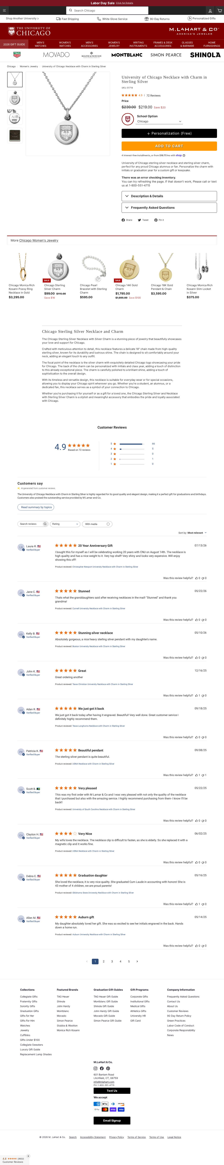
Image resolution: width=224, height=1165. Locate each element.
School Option (147, 116)
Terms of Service (136, 1137)
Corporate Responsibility (181, 1030)
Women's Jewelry (29, 66)
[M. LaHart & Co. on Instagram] (95, 1068)
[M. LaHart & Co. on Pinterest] (108, 1068)
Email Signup (112, 1120)
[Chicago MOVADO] (56, 55)
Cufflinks (25, 1035)
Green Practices (176, 1020)
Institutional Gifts (139, 1001)
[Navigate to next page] (137, 961)
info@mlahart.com (104, 1081)
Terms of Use (156, 1137)
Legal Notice (174, 1137)
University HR (138, 1015)
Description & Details (147, 196)
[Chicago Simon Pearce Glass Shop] (166, 55)
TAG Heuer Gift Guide (106, 996)
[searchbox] (30, 524)
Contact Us (173, 1001)
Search (73, 1137)
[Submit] (70, 10)
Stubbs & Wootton (67, 1025)
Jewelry (24, 1030)
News (170, 1035)
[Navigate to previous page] (86, 961)
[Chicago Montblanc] (127, 55)
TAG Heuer (63, 996)
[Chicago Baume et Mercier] (91, 55)
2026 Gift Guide (14, 44)
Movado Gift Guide (104, 1015)
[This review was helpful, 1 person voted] (196, 695)
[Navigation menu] (4, 10)
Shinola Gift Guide (104, 1006)
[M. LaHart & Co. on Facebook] (102, 1068)
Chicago (11, 66)
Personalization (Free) (172, 133)
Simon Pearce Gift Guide (107, 1020)
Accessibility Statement (93, 1137)
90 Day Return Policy (179, 1015)
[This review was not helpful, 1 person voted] (203, 775)
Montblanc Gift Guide (106, 1001)
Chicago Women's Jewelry (38, 240)
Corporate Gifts (139, 996)
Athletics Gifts (138, 1011)
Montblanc (63, 1011)
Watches (25, 1025)
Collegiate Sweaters (31, 1044)
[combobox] (107, 10)
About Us (172, 1006)
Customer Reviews (177, 1011)
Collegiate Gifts (28, 996)
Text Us (112, 1090)
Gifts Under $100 (30, 1039)
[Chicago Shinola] (205, 55)
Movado (61, 1015)
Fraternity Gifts (28, 1001)
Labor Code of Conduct (180, 1025)
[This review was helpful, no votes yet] (196, 578)
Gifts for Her (27, 1015)
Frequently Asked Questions (153, 207)
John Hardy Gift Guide (106, 1011)
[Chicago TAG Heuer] (17, 55)
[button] (40, 44)
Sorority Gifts (27, 1006)
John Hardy (63, 1006)
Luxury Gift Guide (30, 1049)
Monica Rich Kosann (68, 1030)
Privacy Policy (116, 1137)
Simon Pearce (65, 1020)
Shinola (61, 1001)
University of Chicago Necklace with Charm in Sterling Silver (74, 66)
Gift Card (135, 1020)
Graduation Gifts (29, 1011)
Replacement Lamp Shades (36, 1054)
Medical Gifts (137, 1006)
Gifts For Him (27, 1020)
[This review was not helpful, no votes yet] (203, 578)
